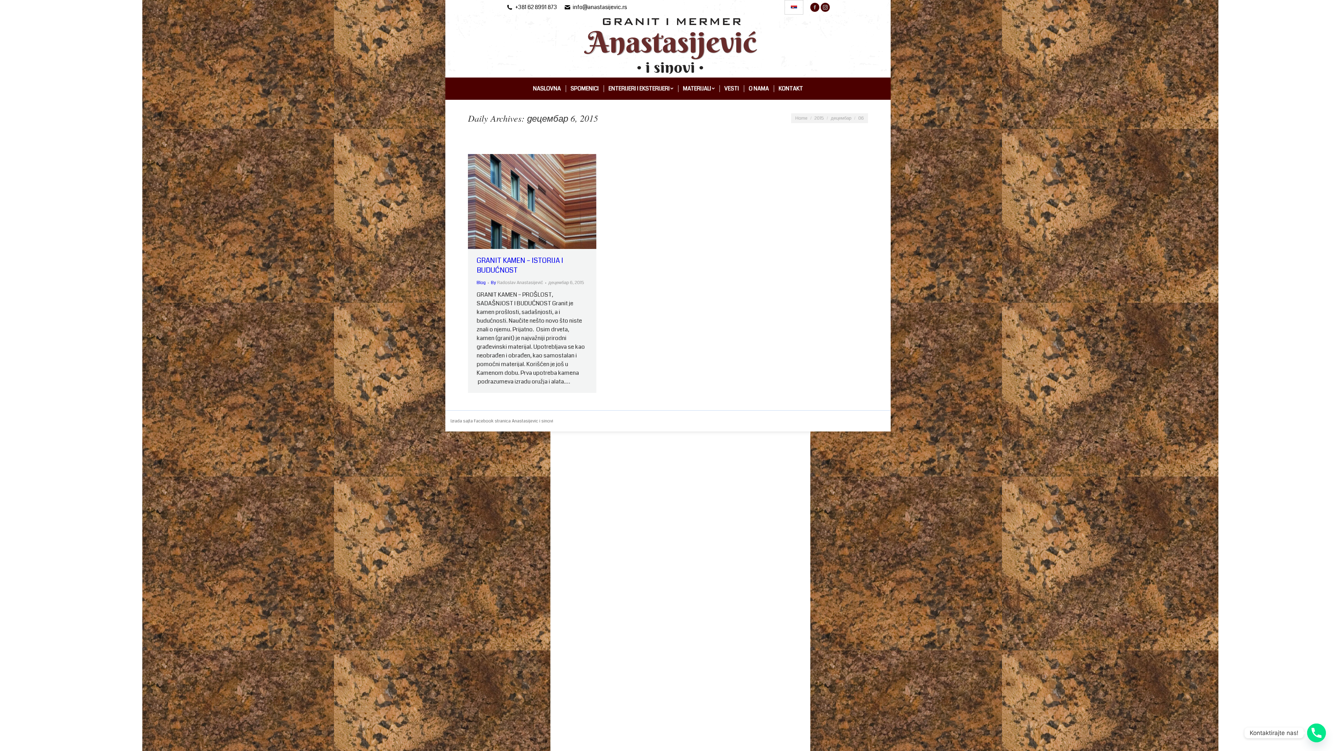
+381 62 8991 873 (536, 7)
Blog (481, 283)
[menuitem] (547, 89)
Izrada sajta (462, 421)
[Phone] (1316, 733)
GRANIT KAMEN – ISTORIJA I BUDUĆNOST (520, 265)
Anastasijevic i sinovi (532, 421)
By (517, 283)
